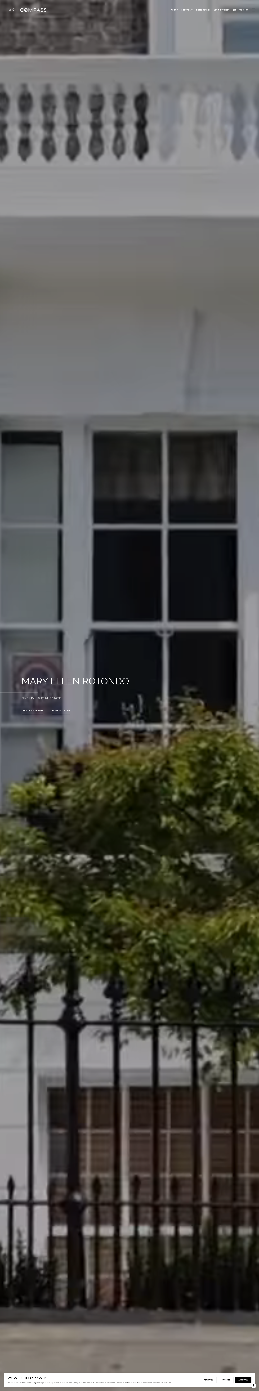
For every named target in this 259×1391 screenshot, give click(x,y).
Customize (225, 1380)
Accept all (243, 1380)
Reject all (208, 1380)
